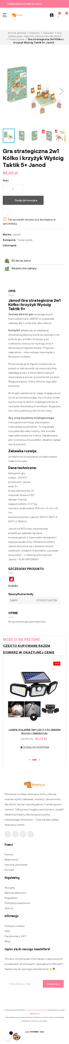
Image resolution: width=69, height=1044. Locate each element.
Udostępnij (21, 245)
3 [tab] (38, 760)
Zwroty (9, 908)
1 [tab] (29, 760)
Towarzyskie (25, 239)
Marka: (7, 234)
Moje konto (11, 859)
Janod (16, 234)
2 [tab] (33, 760)
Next (57, 708)
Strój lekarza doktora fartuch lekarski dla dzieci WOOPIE (34, 731)
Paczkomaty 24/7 (15, 936)
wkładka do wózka (30, 1021)
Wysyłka (10, 887)
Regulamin (11, 897)
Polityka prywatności (17, 902)
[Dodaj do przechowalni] (7, 213)
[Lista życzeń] (58, 15)
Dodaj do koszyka (26, 200)
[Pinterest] (30, 834)
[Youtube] (23, 834)
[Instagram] (15, 834)
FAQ (7, 931)
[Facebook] (8, 834)
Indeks (13, 585)
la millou (44, 1017)
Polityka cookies (15, 925)
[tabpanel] (34, 708)
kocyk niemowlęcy (56, 1017)
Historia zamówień (16, 864)
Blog (7, 941)
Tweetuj (25, 245)
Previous (12, 708)
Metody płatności (15, 892)
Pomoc (9, 854)
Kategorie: (9, 239)
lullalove (36, 1017)
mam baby (42, 1021)
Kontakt (9, 869)
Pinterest (30, 245)
